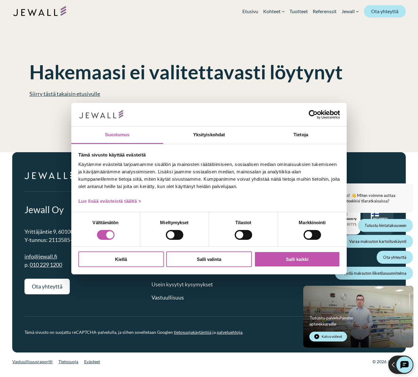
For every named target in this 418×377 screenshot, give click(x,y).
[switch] (174, 235)
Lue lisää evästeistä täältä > (109, 201)
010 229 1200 (46, 264)
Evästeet (92, 361)
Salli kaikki (297, 259)
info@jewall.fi (40, 256)
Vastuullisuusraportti (32, 361)
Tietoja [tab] (300, 134)
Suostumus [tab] (117, 134)
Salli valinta (209, 259)
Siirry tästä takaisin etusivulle (64, 93)
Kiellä (121, 259)
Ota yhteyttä (384, 11)
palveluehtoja (229, 332)
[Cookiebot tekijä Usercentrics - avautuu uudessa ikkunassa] (313, 114)
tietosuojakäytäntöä (192, 332)
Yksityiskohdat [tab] (209, 134)
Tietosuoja (68, 361)
